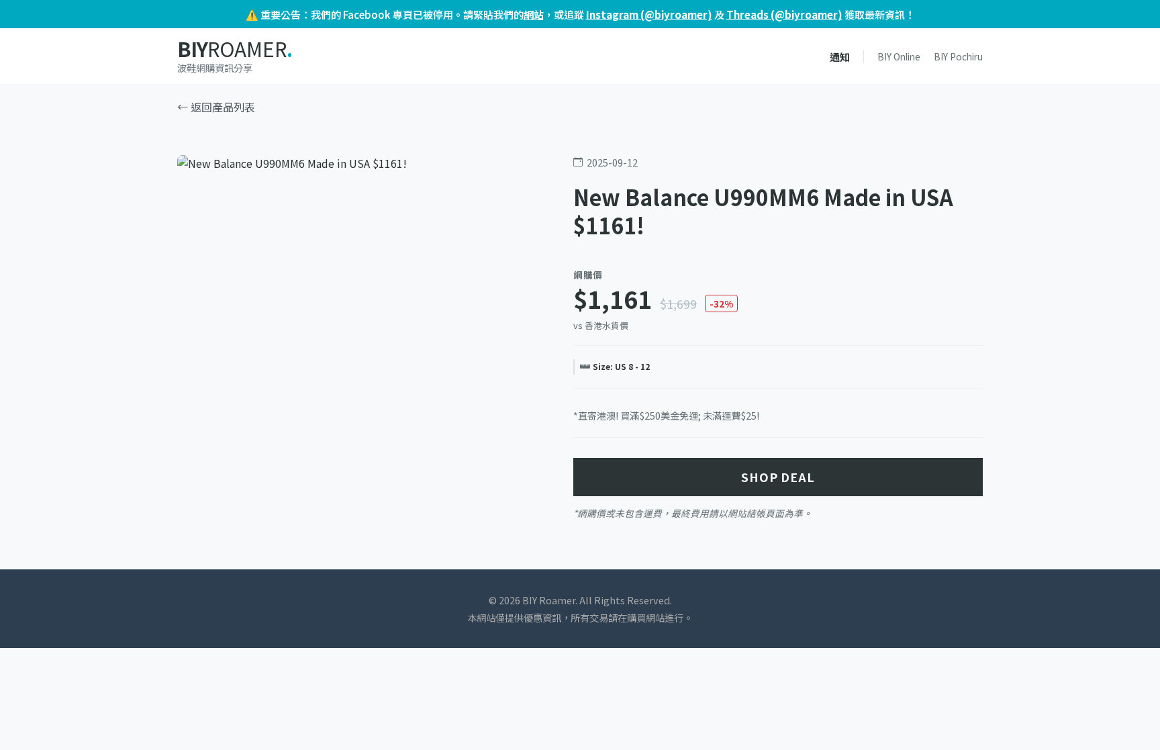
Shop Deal (778, 477)
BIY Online (898, 56)
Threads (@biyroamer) (784, 14)
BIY (234, 49)
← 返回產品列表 (216, 107)
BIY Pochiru (958, 56)
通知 (840, 56)
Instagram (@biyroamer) (649, 14)
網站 (534, 14)
